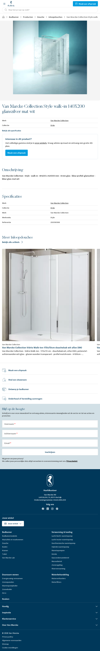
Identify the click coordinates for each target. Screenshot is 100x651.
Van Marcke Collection (59, 120)
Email (7, 443)
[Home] (3, 17)
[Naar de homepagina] (11, 4)
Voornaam (9, 424)
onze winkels (41, 143)
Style (53, 125)
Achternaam (10, 433)
